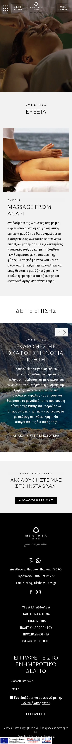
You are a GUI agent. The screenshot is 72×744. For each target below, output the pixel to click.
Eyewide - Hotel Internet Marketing (36, 736)
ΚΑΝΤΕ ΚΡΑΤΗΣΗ (63, 8)
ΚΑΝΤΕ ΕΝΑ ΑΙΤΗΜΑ (36, 614)
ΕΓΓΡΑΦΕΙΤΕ (36, 714)
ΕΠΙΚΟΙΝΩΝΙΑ (36, 621)
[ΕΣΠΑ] (26, 740)
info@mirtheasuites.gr (40, 583)
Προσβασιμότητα (36, 634)
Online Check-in (17, 8)
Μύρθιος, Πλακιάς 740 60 (44, 569)
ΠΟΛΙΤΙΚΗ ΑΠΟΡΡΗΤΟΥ (36, 628)
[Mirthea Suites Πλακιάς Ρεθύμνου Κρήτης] (36, 8)
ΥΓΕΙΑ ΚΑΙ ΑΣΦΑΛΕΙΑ (36, 607)
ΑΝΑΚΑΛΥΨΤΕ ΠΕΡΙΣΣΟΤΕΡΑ (36, 435)
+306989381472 (44, 576)
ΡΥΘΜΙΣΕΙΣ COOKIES (36, 641)
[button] (64, 332)
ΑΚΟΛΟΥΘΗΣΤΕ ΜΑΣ (36, 500)
